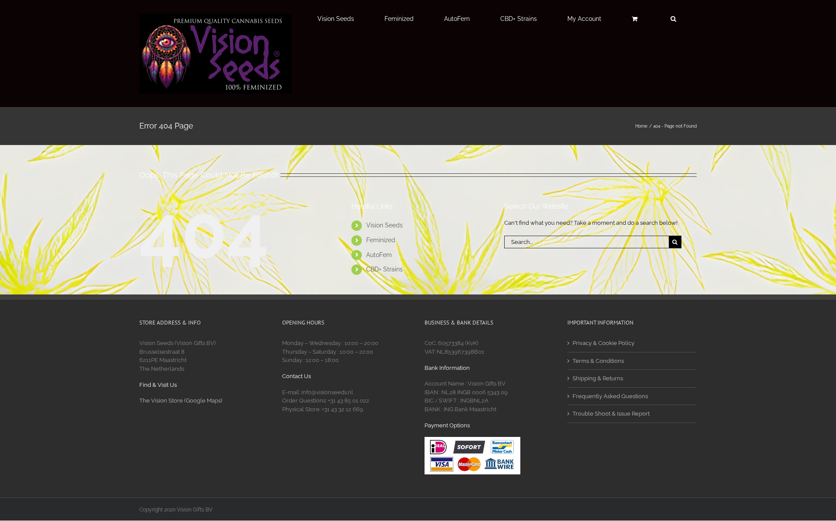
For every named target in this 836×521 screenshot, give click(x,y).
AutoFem (379, 254)
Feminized (380, 240)
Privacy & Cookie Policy (603, 343)
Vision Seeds (384, 225)
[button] (673, 18)
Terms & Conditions (598, 361)
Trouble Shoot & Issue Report (611, 413)
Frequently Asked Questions (610, 396)
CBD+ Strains (384, 269)
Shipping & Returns (598, 378)
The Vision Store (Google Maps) (180, 400)
